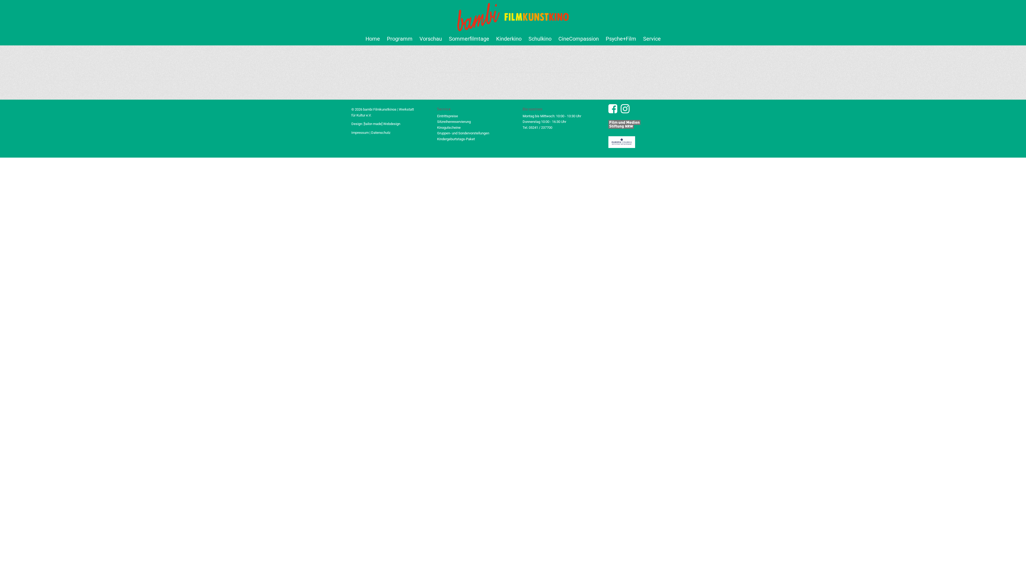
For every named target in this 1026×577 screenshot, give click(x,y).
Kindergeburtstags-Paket (456, 139)
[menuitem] (372, 38)
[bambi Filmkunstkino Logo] (513, 16)
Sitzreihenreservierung (454, 122)
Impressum (360, 133)
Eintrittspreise (447, 116)
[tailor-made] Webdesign (382, 124)
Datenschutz (380, 133)
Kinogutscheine (449, 128)
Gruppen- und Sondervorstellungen (463, 133)
